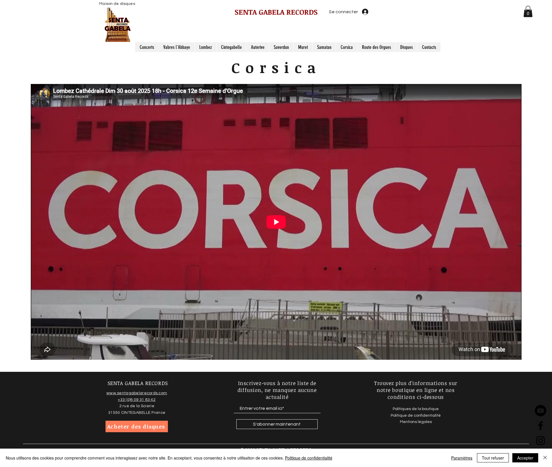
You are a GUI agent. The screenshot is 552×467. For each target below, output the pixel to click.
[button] (528, 11)
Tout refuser (493, 458)
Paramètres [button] (461, 458)
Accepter (525, 458)
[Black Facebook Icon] (540, 425)
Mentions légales (416, 422)
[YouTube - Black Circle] (540, 410)
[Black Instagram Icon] (540, 440)
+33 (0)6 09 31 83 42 (137, 400)
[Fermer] (545, 457)
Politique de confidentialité (308, 458)
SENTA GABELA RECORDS (276, 12)
